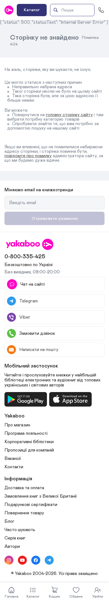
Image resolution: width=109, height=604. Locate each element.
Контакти (13, 467)
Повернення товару (24, 513)
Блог (9, 521)
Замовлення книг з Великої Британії (40, 496)
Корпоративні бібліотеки (29, 442)
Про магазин (17, 425)
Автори (12, 546)
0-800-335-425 (24, 256)
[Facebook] (35, 560)
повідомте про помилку (28, 156)
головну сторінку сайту (69, 115)
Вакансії (12, 458)
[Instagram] (8, 560)
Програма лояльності (26, 433)
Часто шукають (19, 529)
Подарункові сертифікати (30, 504)
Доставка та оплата (24, 488)
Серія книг (14, 538)
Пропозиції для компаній (29, 450)
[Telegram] (49, 560)
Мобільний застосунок (31, 366)
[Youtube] (22, 560)
